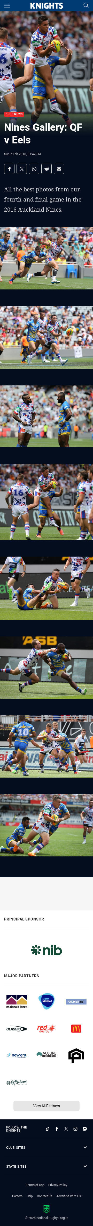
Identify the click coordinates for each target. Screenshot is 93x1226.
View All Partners (46, 1105)
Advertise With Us (68, 1196)
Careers (17, 1196)
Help (30, 1196)
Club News (14, 114)
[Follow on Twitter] (66, 1128)
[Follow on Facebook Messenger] (85, 1128)
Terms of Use (35, 1185)
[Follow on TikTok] (47, 1128)
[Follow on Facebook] (57, 1128)
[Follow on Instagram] (75, 1128)
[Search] (86, 5)
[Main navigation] (7, 6)
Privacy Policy (57, 1185)
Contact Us (44, 1196)
